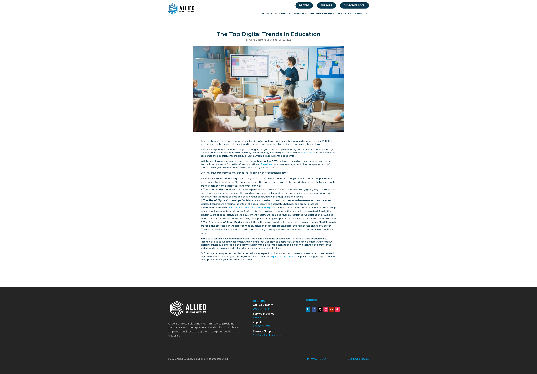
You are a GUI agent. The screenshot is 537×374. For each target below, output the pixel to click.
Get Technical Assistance (267, 335)
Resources (344, 13)
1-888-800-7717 (261, 317)
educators (306, 152)
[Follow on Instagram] (325, 309)
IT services (266, 164)
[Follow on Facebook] (314, 309)
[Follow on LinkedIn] (308, 309)
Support (326, 5)
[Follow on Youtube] (331, 309)
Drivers (304, 5)
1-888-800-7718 (262, 326)
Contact (359, 13)
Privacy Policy (317, 359)
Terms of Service (357, 359)
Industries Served (321, 13)
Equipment (281, 13)
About (265, 13)
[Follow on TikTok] (337, 309)
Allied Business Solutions (263, 39)
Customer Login (355, 5)
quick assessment (282, 256)
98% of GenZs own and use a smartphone (252, 207)
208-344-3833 (261, 308)
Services (299, 13)
